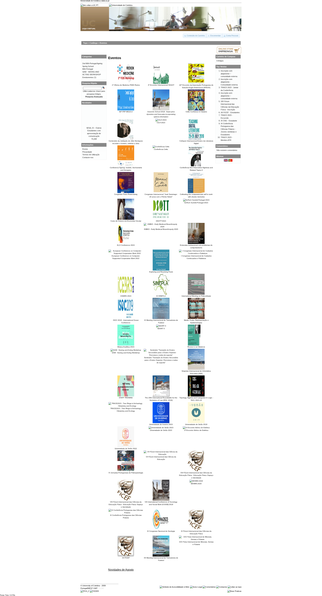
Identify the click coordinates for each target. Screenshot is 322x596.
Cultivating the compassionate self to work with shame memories (196, 195)
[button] (195, 36)
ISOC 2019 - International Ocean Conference (126, 321)
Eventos (103, 43)
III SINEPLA (161, 296)
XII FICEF (126, 558)
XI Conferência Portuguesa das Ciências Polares (126, 516)
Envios (85, 149)
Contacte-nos (87, 157)
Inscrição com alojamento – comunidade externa (229, 73)
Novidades (87, 103)
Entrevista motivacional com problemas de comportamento (196, 246)
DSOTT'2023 (161, 221)
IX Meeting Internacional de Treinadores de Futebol (161, 321)
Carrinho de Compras (225, 57)
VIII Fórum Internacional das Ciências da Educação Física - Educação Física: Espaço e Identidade (196, 475)
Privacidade (87, 152)
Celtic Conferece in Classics (196, 112)
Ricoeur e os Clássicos (196, 347)
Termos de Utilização (90, 155)
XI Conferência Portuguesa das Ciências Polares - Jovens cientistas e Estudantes (228, 129)
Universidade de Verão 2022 (126, 448)
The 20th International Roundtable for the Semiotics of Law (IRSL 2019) (161, 399)
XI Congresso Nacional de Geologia (161, 531)
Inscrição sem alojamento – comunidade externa (229, 96)
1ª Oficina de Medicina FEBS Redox (126, 85)
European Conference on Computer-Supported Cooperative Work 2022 (126, 257)
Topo (85, 43)
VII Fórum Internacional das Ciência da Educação (161, 458)
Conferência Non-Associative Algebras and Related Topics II (196, 169)
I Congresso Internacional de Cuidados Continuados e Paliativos (196, 257)
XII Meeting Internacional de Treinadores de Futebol (161, 559)
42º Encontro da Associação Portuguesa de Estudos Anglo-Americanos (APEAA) (196, 86)
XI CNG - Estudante (229, 121)
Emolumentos (87, 77)
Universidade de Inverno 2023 (161, 424)
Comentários (222, 146)
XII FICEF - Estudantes (230, 112)
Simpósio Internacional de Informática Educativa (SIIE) (196, 372)
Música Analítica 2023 (125, 347)
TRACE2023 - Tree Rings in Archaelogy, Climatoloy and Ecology (125, 410)
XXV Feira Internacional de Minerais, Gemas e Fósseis (196, 543)
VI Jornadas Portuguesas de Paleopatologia (126, 473)
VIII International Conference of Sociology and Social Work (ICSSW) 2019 (161, 503)
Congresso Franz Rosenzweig (125, 194)
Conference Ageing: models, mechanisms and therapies (126, 169)
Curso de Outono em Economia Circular (126, 221)
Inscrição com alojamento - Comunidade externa (229, 82)
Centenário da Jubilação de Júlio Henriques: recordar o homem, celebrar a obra (126, 142)
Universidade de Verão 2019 (196, 424)
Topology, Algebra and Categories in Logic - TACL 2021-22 (196, 399)
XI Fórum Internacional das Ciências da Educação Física (196, 532)
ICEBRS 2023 (125, 296)
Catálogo (94, 43)
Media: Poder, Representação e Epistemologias (196, 321)
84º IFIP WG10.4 (125, 112)
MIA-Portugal (87, 69)
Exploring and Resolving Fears (161, 272)
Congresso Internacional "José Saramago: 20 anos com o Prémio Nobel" (161, 195)
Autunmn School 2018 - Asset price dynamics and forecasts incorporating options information (161, 114)
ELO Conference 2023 (126, 245)
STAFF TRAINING (126, 398)
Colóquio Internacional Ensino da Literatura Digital (196, 142)
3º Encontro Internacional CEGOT (161, 85)
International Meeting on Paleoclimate (196, 296)
